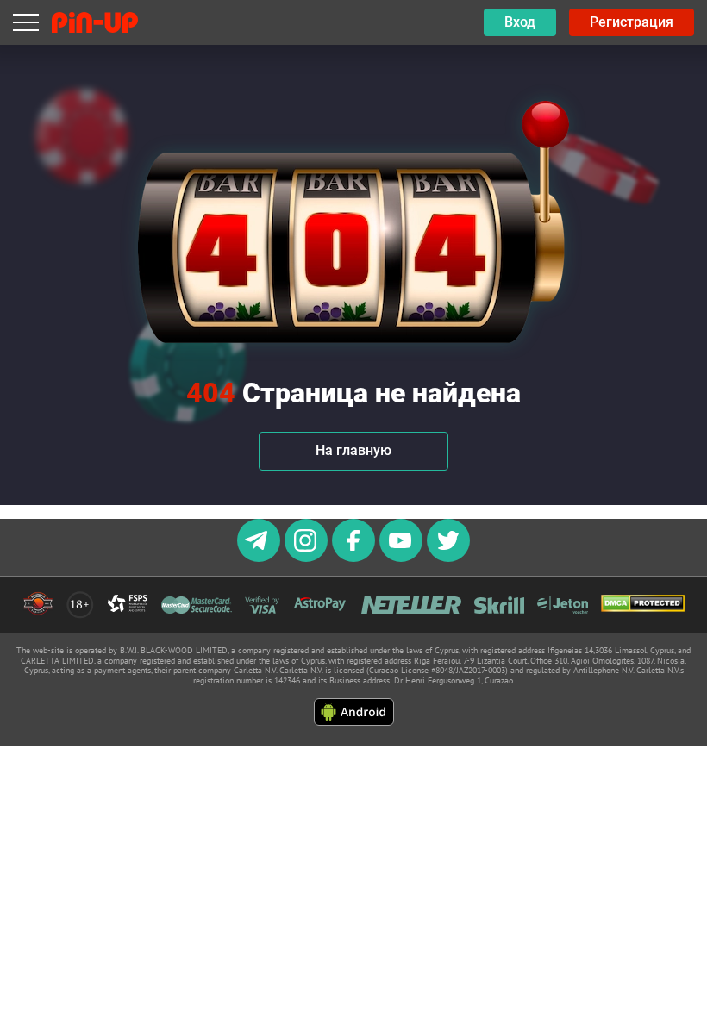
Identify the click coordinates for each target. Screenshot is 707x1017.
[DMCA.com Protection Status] (642, 605)
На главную (353, 450)
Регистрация (631, 22)
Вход (519, 22)
